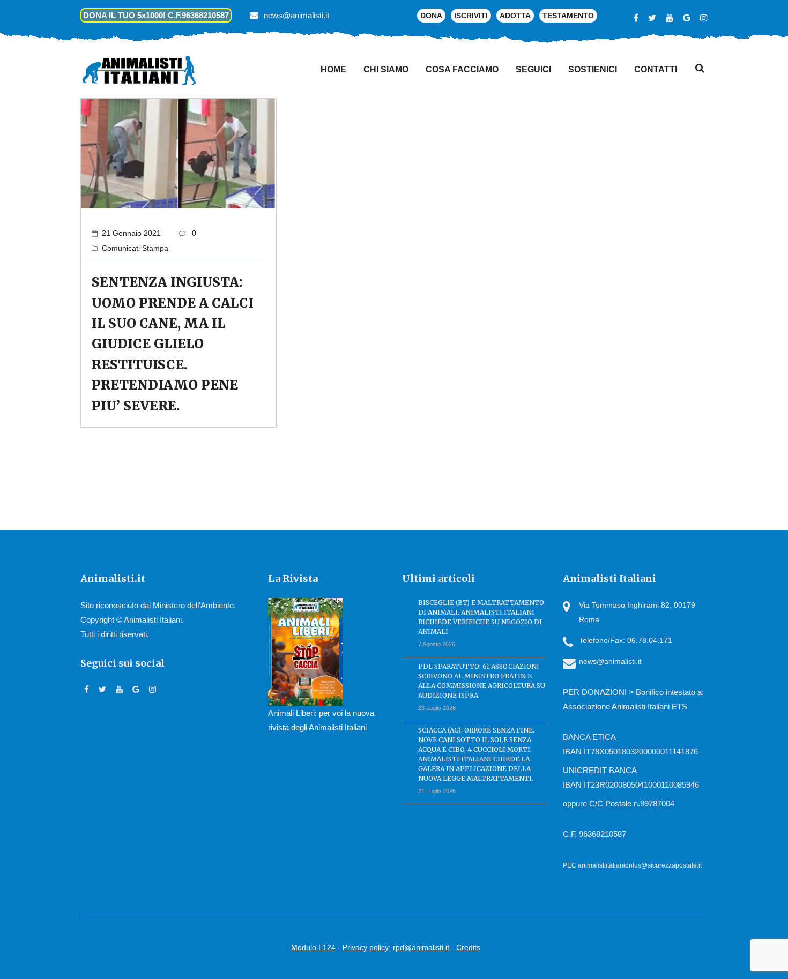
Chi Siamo (385, 69)
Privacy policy (366, 947)
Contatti (655, 69)
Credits (468, 947)
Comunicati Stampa (135, 248)
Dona (431, 15)
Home (333, 69)
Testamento (568, 15)
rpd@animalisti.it (421, 947)
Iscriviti (471, 15)
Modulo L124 (313, 947)
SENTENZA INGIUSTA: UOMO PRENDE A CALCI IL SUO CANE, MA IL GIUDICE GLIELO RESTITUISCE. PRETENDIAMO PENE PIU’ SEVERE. (173, 344)
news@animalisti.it (296, 15)
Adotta (515, 15)
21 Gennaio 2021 (131, 233)
